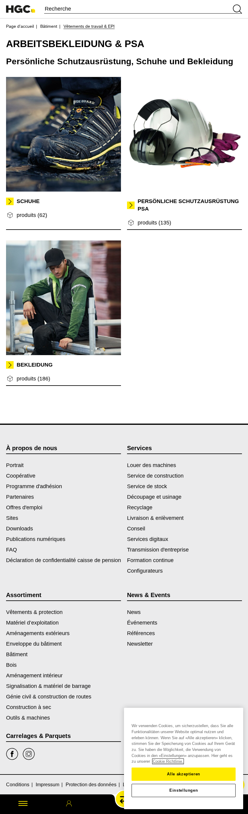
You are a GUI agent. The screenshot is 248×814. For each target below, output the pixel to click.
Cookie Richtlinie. (168, 761)
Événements (142, 623)
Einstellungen (183, 790)
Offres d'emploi (24, 507)
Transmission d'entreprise (158, 550)
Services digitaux (147, 539)
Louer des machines (151, 465)
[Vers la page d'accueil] (20, 9)
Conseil (136, 529)
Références (141, 633)
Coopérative (20, 476)
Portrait (15, 465)
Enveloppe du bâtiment (34, 644)
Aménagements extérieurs (38, 633)
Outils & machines (28, 718)
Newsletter (140, 644)
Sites (12, 518)
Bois (11, 665)
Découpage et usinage (154, 497)
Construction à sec (28, 707)
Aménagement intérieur (34, 676)
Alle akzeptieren (183, 774)
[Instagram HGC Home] (29, 754)
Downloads (19, 529)
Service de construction (155, 476)
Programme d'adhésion (34, 486)
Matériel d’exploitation (32, 623)
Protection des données (91, 784)
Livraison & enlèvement (155, 518)
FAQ (11, 550)
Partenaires (20, 497)
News (134, 612)
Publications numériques (35, 539)
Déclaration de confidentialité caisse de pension (63, 560)
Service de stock (147, 486)
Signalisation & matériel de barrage (48, 686)
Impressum (47, 784)
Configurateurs (145, 571)
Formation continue (150, 560)
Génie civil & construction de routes (48, 697)
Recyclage (139, 507)
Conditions (17, 784)
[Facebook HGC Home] (12, 754)
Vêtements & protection (34, 612)
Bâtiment (48, 26)
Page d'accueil (20, 26)
